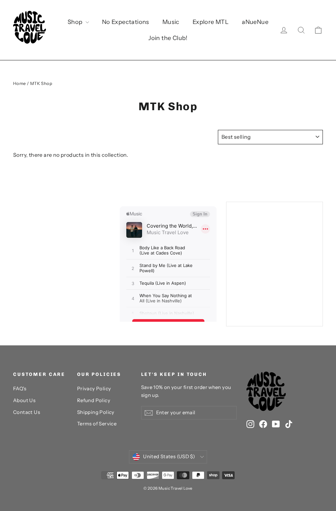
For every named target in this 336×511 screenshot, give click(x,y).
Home (19, 83)
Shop (76, 22)
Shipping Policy (96, 412)
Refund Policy (93, 400)
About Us (24, 400)
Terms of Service (96, 424)
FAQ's (19, 389)
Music (170, 22)
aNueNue (255, 22)
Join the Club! (168, 38)
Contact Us (26, 412)
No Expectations (125, 22)
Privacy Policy (94, 389)
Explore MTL (211, 22)
